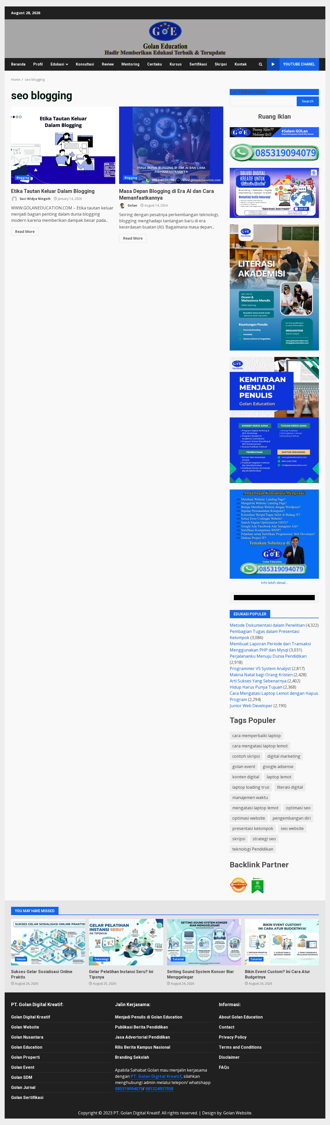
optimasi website (248, 818)
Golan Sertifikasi (27, 1097)
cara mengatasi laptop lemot (260, 746)
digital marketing (283, 756)
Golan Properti (25, 1057)
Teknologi (101, 959)
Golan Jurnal (23, 1087)
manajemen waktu (250, 797)
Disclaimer (229, 1057)
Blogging (22, 178)
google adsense (278, 766)
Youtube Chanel (299, 64)
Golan (132, 205)
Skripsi (221, 64)
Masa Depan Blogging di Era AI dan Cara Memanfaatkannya (171, 145)
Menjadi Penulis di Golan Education (148, 1017)
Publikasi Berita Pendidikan (141, 1027)
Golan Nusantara (27, 1037)
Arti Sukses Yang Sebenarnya (258, 681)
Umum (21, 959)
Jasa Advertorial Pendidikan (142, 1037)
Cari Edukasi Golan (248, 91)
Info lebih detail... (274, 582)
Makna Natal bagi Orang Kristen (261, 675)
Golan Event (22, 1067)
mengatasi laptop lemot (255, 808)
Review (108, 64)
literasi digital (290, 787)
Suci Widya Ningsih (35, 199)
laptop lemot (279, 777)
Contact (226, 1027)
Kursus (176, 64)
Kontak (241, 64)
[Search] (260, 64)
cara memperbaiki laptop (256, 735)
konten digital (245, 777)
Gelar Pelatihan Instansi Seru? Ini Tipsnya (126, 942)
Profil (38, 64)
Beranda (18, 64)
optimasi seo (298, 808)
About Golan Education (241, 1017)
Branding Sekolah (132, 1057)
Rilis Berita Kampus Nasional (142, 1047)
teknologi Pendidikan (252, 849)
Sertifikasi (198, 64)
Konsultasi (85, 64)
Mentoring (130, 64)
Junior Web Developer (251, 705)
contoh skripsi (246, 756)
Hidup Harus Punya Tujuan (256, 687)
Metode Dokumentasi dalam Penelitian (267, 625)
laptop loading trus (250, 787)
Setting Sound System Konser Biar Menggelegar (204, 942)
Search (308, 101)
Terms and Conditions (240, 1047)
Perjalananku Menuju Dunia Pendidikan (268, 656)
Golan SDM (21, 1077)
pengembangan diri (292, 818)
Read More (25, 231)
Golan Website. (237, 1113)
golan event (243, 766)
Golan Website (25, 1027)
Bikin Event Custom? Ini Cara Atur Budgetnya (282, 942)
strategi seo (264, 839)
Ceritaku (154, 64)
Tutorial (178, 959)
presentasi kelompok (252, 828)
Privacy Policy (232, 1037)
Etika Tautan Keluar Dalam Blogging (63, 145)
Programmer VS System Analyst (260, 668)
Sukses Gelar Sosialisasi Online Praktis (48, 942)
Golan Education (26, 1047)
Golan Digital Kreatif (30, 1017)
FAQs (224, 1067)
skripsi (238, 839)
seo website (292, 828)
